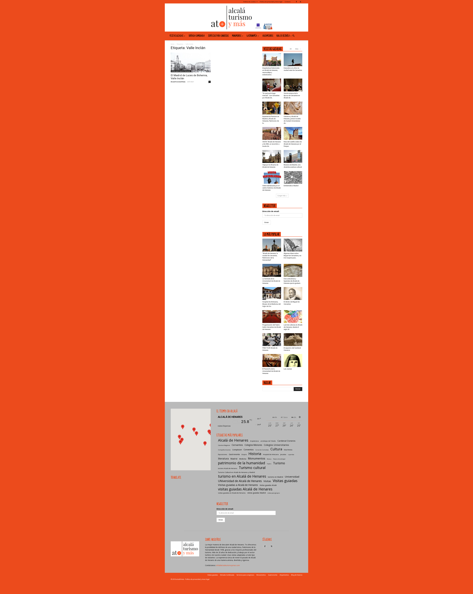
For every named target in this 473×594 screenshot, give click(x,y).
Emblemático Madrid (291, 186)
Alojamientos (267, 36)
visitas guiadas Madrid (256, 493)
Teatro (269, 464)
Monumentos (236, 36)
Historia (254, 453)
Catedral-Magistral (224, 445)
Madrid (233, 458)
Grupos (244, 454)
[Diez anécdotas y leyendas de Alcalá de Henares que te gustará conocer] (293, 270)
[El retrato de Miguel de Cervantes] (293, 293)
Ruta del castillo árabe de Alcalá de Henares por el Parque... (293, 144)
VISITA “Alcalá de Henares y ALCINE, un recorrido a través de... (271, 144)
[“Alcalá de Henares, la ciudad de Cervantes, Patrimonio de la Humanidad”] (271, 245)
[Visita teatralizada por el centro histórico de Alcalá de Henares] (271, 177)
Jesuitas (283, 454)
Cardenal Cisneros (286, 440)
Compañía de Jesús (224, 450)
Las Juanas (288, 369)
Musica (269, 459)
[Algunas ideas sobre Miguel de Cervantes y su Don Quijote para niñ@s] (293, 245)
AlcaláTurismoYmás (178, 82)
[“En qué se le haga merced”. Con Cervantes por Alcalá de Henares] (271, 85)
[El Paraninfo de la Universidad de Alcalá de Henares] (271, 360)
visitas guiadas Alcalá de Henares (245, 489)
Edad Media (288, 450)
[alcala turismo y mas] (236, 17)
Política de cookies (249, 2)
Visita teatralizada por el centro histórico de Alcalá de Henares (271, 188)
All (291, 49)
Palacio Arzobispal (279, 459)
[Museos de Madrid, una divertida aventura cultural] (293, 156)
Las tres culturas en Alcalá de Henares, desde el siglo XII (293, 327)
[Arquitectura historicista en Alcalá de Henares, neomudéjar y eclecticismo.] (271, 59)
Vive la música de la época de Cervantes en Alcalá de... (292, 95)
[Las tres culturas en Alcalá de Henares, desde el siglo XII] (293, 316)
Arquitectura (254, 441)
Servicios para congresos (218, 36)
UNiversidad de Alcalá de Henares (240, 481)
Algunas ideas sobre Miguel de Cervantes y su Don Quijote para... (292, 255)
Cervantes (237, 445)
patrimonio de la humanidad (241, 463)
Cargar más (281, 196)
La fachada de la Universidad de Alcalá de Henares (271, 281)
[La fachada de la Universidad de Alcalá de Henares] (271, 270)
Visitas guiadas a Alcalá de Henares (238, 485)
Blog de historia (283, 36)
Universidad (292, 476)
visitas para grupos (273, 493)
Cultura (276, 449)
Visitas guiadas (176, 36)
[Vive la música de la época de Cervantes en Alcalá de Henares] (293, 85)
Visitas (267, 481)
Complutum (237, 449)
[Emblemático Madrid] (293, 177)
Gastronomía (252, 36)
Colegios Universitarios (276, 445)
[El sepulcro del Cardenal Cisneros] (293, 339)
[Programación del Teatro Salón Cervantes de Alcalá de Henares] (271, 316)
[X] (300, 1)
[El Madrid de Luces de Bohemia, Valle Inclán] (191, 62)
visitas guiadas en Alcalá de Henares (232, 493)
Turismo (279, 463)
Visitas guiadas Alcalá (268, 485)
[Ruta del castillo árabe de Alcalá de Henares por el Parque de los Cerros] (293, 133)
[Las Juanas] (293, 360)
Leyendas (291, 454)
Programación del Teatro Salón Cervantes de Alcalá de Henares (271, 327)
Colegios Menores (253, 445)
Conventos (249, 449)
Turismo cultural (252, 467)
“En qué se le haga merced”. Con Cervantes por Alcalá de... (270, 95)
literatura (223, 458)
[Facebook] (296, 1)
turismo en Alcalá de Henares (242, 476)
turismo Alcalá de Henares (227, 468)
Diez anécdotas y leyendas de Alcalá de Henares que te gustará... (292, 281)
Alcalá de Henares (233, 440)
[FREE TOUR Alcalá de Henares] (271, 339)
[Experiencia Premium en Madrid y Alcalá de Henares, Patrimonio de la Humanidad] (271, 108)
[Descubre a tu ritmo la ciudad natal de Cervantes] (293, 59)
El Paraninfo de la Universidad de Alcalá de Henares (271, 371)
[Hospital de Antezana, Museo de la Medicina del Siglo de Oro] (271, 293)
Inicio (172, 44)
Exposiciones (222, 454)
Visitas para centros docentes (180, 71)
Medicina (242, 459)
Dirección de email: (270, 211)
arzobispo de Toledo (268, 441)
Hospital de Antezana (271, 454)
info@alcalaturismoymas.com (228, 565)
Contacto (288, 2)
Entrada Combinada (197, 36)
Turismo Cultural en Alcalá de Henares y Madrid (236, 472)
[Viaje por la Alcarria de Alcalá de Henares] (271, 156)
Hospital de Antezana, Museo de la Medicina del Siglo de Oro (271, 304)
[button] (293, 36)
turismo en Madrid (275, 477)
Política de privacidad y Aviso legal (271, 2)
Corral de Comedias (262, 450)
